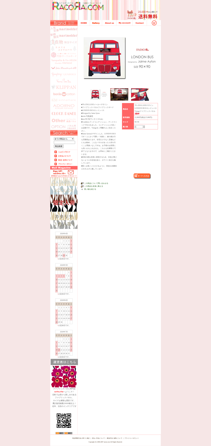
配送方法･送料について (114, 438)
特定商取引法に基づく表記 (81, 438)
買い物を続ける (90, 189)
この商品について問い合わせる (96, 183)
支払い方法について (98, 438)
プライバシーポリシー (131, 438)
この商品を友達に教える (93, 186)
